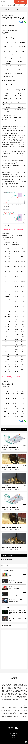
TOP (26, 742)
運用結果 (7, 10)
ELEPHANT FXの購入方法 (14, 601)
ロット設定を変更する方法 (14, 595)
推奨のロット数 (12, 575)
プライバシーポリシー (14, 739)
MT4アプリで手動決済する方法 (15, 582)
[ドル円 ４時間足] (14, 198)
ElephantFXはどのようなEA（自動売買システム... (17, 613)
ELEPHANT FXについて (22, 599)
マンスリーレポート (6, 449)
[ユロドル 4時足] (14, 216)
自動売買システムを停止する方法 (16, 588)
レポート (12, 449)
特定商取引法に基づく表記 (14, 733)
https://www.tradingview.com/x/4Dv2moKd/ (12, 169)
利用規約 (14, 735)
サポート (24, 573)
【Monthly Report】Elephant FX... (11, 447)
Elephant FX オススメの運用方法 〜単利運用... (17, 619)
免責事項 (14, 737)
